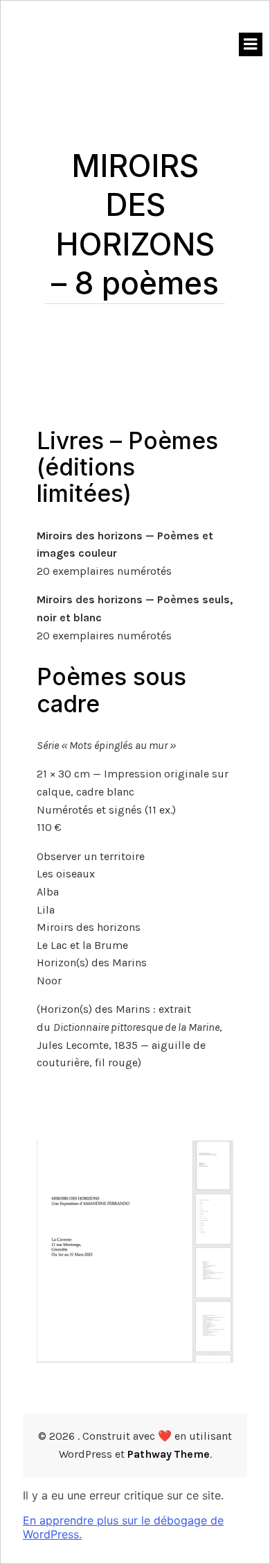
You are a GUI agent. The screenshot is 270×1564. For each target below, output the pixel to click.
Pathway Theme (168, 1454)
